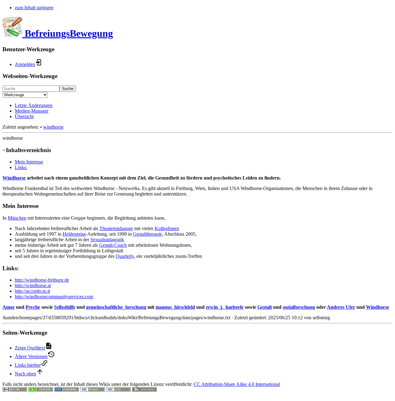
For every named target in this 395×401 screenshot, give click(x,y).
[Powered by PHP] (66, 390)
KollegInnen (167, 228)
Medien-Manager (31, 111)
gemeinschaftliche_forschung (116, 307)
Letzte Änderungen (33, 105)
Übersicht (24, 116)
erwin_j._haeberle (224, 307)
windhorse (53, 127)
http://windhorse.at (33, 285)
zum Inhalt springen (34, 7)
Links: (21, 167)
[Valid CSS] (118, 390)
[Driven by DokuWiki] (144, 390)
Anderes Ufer (341, 307)
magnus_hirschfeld (175, 307)
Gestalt (264, 307)
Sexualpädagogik (107, 239)
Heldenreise (74, 234)
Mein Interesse (29, 161)
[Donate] (40, 390)
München (17, 218)
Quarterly (125, 256)
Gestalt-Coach (113, 245)
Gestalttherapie (147, 234)
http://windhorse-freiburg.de (42, 280)
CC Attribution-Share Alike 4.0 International (236, 384)
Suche (67, 88)
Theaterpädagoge (116, 228)
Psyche (33, 307)
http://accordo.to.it (32, 291)
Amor (8, 307)
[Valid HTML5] (92, 390)
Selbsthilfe (64, 307)
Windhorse (14, 177)
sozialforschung (299, 307)
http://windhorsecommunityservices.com (54, 296)
